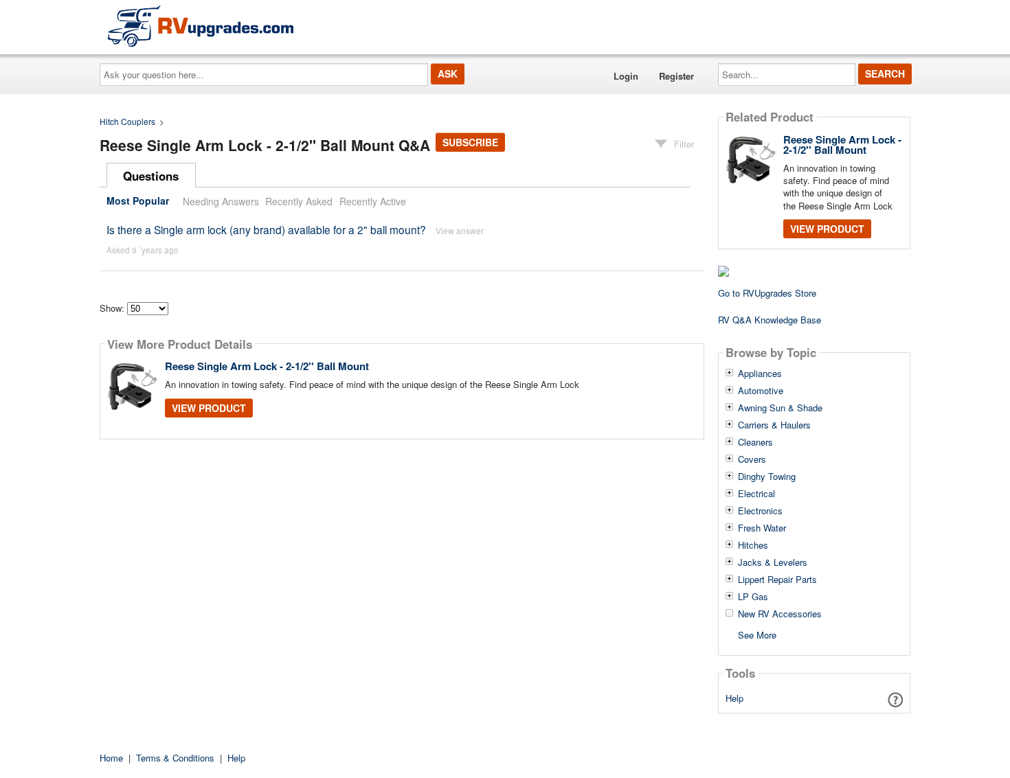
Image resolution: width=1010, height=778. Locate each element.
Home (111, 757)
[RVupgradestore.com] (201, 25)
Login (626, 75)
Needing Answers (221, 201)
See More (757, 634)
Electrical (756, 494)
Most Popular (137, 201)
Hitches (753, 545)
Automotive (760, 391)
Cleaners (755, 442)
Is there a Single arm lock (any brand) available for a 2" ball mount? (266, 229)
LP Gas (753, 597)
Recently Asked (299, 201)
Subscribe (470, 142)
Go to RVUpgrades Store (767, 292)
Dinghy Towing (767, 476)
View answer (460, 230)
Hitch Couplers (127, 121)
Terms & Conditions (175, 757)
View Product (209, 408)
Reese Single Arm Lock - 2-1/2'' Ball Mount (267, 366)
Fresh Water (762, 528)
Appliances (760, 373)
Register (676, 75)
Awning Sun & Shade (780, 408)
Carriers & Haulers (774, 425)
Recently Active (372, 201)
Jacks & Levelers (772, 562)
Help (734, 698)
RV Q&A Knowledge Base (769, 319)
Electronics (760, 511)
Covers (752, 459)
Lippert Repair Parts (777, 579)
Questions (151, 176)
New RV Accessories (780, 614)
